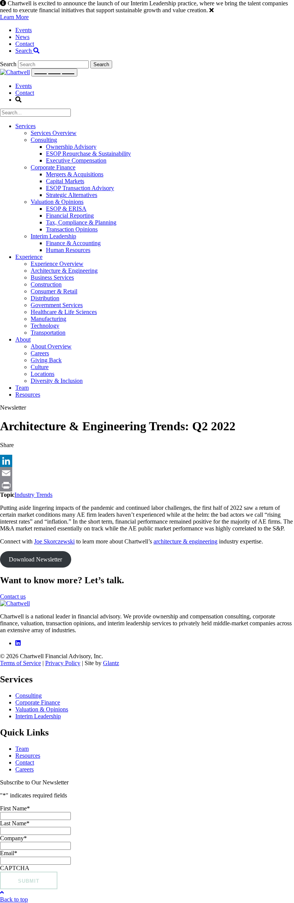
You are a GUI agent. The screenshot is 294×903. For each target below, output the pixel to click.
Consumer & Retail (54, 291)
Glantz (111, 663)
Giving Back (46, 360)
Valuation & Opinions (57, 201)
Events (23, 30)
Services (25, 126)
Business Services (52, 277)
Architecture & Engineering (64, 270)
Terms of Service (20, 663)
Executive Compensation (76, 160)
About (23, 339)
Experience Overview (57, 263)
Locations (42, 374)
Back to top (14, 899)
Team (22, 387)
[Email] (147, 473)
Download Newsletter (35, 559)
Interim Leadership (53, 236)
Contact (24, 44)
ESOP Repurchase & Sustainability (88, 153)
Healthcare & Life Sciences (64, 312)
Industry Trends (33, 494)
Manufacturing (48, 319)
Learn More (14, 17)
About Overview (51, 346)
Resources (27, 394)
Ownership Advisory (71, 146)
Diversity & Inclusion (57, 380)
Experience (28, 257)
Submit (28, 881)
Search (24, 50)
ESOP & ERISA (66, 208)
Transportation (48, 332)
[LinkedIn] (147, 461)
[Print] (147, 485)
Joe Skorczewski (54, 541)
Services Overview (54, 133)
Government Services (57, 305)
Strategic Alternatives (71, 195)
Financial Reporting (70, 215)
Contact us (13, 596)
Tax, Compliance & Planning (81, 222)
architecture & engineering (185, 541)
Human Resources (68, 250)
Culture (40, 367)
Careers (40, 353)
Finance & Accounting (73, 243)
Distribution (45, 298)
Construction (46, 284)
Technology (45, 325)
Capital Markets (65, 181)
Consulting (44, 140)
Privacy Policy (62, 663)
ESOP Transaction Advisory (80, 188)
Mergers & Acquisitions (74, 174)
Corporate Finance (53, 167)
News (22, 37)
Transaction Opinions (72, 229)
